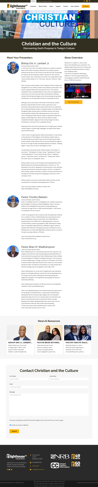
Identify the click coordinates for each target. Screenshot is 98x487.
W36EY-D (57, 483)
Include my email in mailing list (19, 425)
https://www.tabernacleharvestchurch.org (33, 308)
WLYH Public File (45, 481)
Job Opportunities (60, 486)
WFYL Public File (40, 483)
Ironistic (96, 482)
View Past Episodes (73, 102)
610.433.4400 (35, 466)
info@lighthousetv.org (38, 469)
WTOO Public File (54, 481)
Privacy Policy (43, 420)
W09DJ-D (52, 483)
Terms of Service (55, 420)
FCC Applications (44, 486)
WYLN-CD (46, 483)
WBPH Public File (37, 481)
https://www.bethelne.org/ (28, 238)
